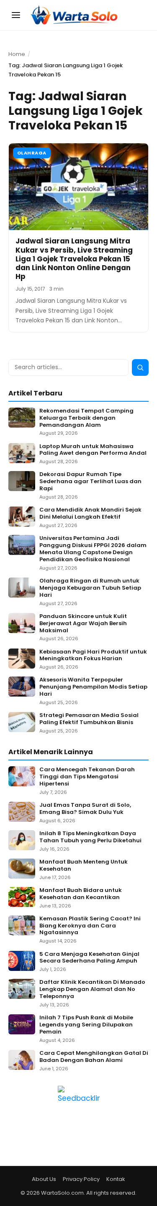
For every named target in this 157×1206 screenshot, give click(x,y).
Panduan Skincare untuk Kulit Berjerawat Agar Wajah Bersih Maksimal (83, 623)
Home (16, 54)
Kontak (115, 1179)
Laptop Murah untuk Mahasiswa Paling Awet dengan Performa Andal (93, 450)
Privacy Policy (81, 1179)
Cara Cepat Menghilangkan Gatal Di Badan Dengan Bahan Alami (93, 1057)
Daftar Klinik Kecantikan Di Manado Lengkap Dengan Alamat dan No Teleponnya (92, 989)
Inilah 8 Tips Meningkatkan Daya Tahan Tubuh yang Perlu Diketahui (90, 837)
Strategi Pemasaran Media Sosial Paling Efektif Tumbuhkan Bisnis (89, 719)
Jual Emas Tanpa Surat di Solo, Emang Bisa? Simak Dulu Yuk (85, 809)
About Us (44, 1179)
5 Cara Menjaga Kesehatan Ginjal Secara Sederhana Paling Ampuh (89, 958)
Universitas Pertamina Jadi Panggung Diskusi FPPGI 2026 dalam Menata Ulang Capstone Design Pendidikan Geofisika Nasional (93, 549)
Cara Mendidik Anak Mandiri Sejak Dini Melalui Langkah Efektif (90, 514)
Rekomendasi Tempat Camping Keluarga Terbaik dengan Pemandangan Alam (86, 418)
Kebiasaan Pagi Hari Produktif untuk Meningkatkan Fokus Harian (93, 656)
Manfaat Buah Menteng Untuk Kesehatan (83, 866)
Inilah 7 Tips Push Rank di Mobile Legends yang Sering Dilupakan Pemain (86, 1025)
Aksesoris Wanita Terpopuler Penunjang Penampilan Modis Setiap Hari (93, 687)
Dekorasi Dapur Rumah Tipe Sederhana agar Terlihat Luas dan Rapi (90, 481)
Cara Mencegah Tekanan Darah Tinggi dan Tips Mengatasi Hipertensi (87, 777)
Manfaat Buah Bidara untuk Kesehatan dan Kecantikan (80, 894)
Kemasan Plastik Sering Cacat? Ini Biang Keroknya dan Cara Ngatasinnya (90, 926)
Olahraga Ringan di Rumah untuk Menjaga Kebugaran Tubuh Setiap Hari (90, 588)
